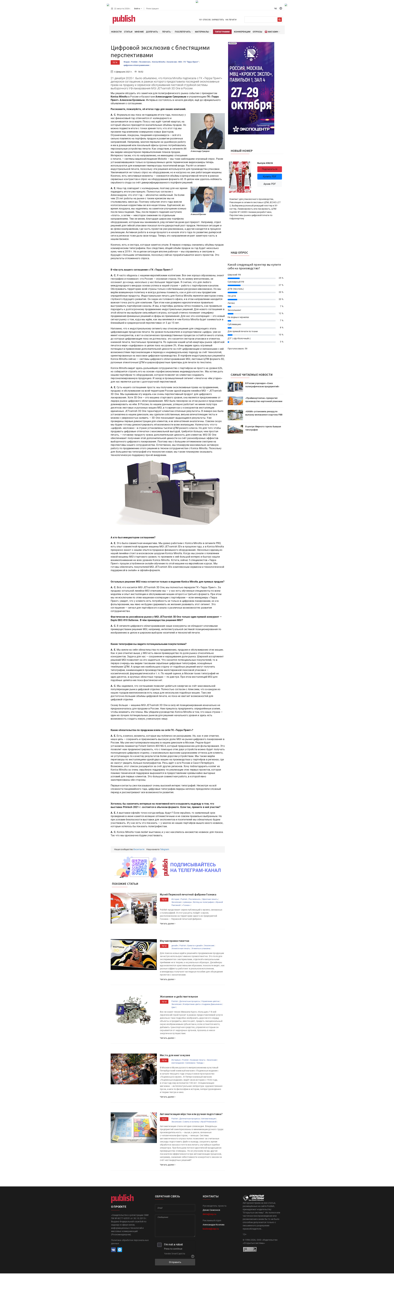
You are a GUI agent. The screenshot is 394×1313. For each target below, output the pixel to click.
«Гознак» (186, 905)
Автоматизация (208, 1119)
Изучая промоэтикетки (174, 941)
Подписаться (269, 169)
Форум (127, 62)
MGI (180, 62)
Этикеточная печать (180, 948)
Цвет (173, 1007)
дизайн (174, 946)
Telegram (164, 849)
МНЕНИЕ (139, 31)
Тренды (200, 1063)
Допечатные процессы (189, 1001)
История (175, 899)
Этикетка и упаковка (200, 948)
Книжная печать (197, 1060)
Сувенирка (190, 1063)
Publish (134, 62)
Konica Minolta (159, 62)
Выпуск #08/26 (265, 163)
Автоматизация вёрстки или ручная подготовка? (191, 1114)
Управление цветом (210, 1001)
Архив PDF (269, 183)
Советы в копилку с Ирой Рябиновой (199, 1122)
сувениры (187, 902)
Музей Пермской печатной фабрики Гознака (188, 894)
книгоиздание (177, 1063)
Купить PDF (270, 176)
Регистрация (152, 8)
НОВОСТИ (116, 31)
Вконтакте (138, 849)
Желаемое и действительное (179, 996)
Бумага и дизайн (195, 946)
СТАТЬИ (128, 31)
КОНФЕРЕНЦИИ (242, 31)
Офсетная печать (210, 899)
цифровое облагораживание (137, 65)
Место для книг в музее (175, 1055)
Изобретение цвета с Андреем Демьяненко (202, 1004)
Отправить (175, 1262)
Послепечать (145, 62)
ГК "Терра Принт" (191, 62)
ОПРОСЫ (257, 31)
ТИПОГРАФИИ (222, 31)
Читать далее (167, 923)
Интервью (176, 1060)
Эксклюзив (172, 62)
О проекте (118, 1206)
